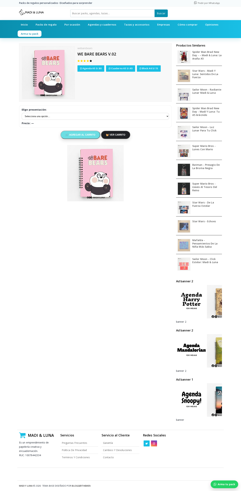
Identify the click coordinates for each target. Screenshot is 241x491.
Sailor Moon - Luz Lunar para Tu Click (204, 129)
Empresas (163, 24)
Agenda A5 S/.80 (92, 68)
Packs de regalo (46, 24)
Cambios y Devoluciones (117, 450)
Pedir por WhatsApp (208, 3)
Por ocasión (72, 24)
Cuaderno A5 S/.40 (121, 68)
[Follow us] (147, 443)
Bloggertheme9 (81, 485)
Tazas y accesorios (136, 24)
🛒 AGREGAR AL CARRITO (80, 134)
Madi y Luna (26, 485)
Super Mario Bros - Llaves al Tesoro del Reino (204, 187)
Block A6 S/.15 (149, 68)
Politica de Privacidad (74, 450)
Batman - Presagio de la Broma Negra (206, 166)
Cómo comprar (187, 24)
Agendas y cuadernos (102, 24)
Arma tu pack (29, 33)
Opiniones (212, 24)
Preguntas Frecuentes (74, 443)
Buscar (161, 13)
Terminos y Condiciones (76, 457)
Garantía (108, 443)
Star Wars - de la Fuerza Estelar (203, 204)
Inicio (24, 24)
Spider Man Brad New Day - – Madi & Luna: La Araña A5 (207, 55)
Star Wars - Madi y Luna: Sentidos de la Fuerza (205, 74)
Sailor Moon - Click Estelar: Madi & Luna (205, 260)
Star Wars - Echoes (204, 221)
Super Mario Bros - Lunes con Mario (204, 147)
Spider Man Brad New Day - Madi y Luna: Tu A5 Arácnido (206, 112)
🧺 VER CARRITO (115, 134)
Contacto (108, 457)
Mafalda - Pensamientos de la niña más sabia (205, 243)
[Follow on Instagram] (154, 443)
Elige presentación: (34, 109)
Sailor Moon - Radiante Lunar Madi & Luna (206, 91)
